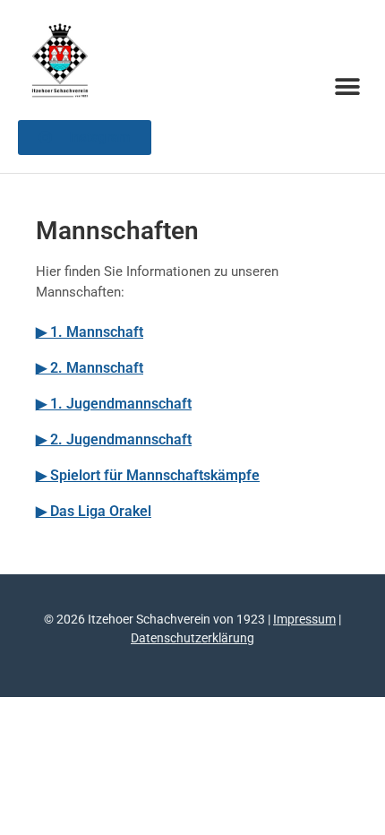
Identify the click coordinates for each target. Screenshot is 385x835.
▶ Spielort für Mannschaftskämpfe (148, 475)
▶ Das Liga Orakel (93, 511)
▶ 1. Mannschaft (89, 331)
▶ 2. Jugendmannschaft (114, 439)
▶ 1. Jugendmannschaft (114, 403)
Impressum (304, 619)
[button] (347, 86)
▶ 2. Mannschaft (89, 367)
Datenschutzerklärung (192, 638)
